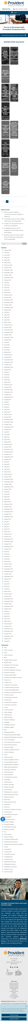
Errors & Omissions (9, 740)
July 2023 (6, 342)
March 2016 (7, 561)
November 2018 (8, 482)
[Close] (26, 1006)
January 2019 (7, 477)
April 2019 (7, 469)
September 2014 (8, 606)
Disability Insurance (9, 725)
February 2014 (8, 624)
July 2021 (6, 402)
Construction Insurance (10, 702)
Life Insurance (8, 789)
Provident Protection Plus (11, 839)
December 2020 (8, 419)
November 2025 (8, 272)
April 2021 (7, 409)
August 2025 (7, 280)
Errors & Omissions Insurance (12, 742)
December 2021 (8, 389)
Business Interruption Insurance (13, 677)
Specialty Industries (14, 984)
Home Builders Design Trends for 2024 (5, 54)
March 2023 (7, 352)
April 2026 (7, 260)
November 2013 (8, 631)
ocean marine (8, 812)
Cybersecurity (8, 715)
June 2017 (7, 524)
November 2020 (8, 422)
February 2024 (8, 325)
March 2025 (7, 292)
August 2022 (7, 370)
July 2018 (6, 492)
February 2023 (8, 355)
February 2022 (8, 384)
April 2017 (7, 529)
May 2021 (6, 407)
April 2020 (7, 439)
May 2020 (6, 437)
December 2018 (8, 479)
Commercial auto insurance (11, 687)
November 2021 (8, 392)
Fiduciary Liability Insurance (11, 749)
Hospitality (7, 779)
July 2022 (6, 372)
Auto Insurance (8, 650)
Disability (6, 722)
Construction (7, 700)
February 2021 (8, 414)
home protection (8, 774)
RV (5, 832)
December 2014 (8, 599)
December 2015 (8, 569)
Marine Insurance (9, 797)
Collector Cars (8, 682)
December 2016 (8, 539)
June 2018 (7, 494)
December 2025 (8, 270)
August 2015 (7, 579)
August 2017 (7, 519)
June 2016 (7, 554)
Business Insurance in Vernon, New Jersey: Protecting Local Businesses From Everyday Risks (13, 237)
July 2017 (6, 521)
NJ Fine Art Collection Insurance (12, 809)
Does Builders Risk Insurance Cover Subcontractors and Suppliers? (7, 91)
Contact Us (14, 993)
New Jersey (7, 804)
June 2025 (7, 285)
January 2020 (7, 447)
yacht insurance (8, 871)
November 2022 (8, 362)
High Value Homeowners (11, 767)
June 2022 (7, 374)
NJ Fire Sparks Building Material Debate (14, 165)
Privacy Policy (14, 995)
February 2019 (8, 474)
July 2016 (6, 551)
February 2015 (8, 594)
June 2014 (7, 614)
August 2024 (7, 310)
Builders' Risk (8, 662)
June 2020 (7, 434)
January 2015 (7, 596)
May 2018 (6, 497)
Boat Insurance (8, 655)
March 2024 (7, 322)
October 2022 (8, 365)
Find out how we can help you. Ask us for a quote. (13, 35)
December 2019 (8, 449)
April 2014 (7, 619)
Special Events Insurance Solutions (13, 844)
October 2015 (8, 574)
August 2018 (7, 489)
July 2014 (6, 611)
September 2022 (8, 367)
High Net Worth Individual (11, 764)
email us (3, 941)
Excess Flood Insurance (10, 744)
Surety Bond (7, 849)
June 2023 (7, 345)
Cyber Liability (8, 712)
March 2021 (7, 412)
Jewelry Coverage (9, 784)
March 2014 (7, 621)
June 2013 (7, 641)
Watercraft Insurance (10, 862)
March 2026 (7, 262)
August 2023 (7, 340)
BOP (5, 657)
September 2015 (8, 576)
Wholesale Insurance (10, 864)
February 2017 (8, 534)
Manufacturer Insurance (11, 792)
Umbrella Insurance (9, 854)
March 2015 (7, 591)
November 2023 (8, 332)
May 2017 (6, 526)
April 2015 (7, 589)
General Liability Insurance (11, 759)
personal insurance (9, 819)
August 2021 (7, 399)
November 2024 (8, 302)
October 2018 (8, 484)
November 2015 (8, 571)
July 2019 (6, 462)
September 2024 (8, 307)
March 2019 (7, 472)
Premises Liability (9, 824)
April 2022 (7, 379)
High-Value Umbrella (10, 769)
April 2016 (7, 559)
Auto (5, 647)
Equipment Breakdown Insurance (13, 737)
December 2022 (8, 360)
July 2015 (6, 581)
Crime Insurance (8, 710)
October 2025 (8, 275)
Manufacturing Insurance (11, 794)
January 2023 (7, 357)
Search (24, 243)
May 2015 (6, 586)
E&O (5, 730)
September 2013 (8, 636)
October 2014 (8, 604)
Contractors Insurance (10, 705)
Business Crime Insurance (11, 665)
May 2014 (6, 616)
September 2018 (8, 487)
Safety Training (8, 837)
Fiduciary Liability (8, 747)
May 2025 (6, 287)
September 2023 (8, 337)
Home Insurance (8, 772)
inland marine (8, 782)
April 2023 (7, 350)
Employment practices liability (12, 735)
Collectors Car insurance (10, 685)
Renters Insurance (9, 829)
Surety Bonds (8, 852)
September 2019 (8, 457)
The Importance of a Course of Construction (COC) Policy (6, 147)
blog (5, 652)
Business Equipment (9, 667)
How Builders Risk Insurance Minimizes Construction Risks (15, 92)
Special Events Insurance (11, 842)
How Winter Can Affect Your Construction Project (6, 110)
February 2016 (8, 564)
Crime (5, 707)
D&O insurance (8, 717)
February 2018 (8, 504)
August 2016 (7, 549)
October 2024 (8, 305)
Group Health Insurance (10, 762)
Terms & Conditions (14, 996)
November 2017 (8, 511)
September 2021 (8, 397)
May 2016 (6, 556)
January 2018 (7, 506)
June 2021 (7, 404)
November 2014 (8, 601)
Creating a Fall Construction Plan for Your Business (6, 128)
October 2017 (8, 514)
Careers (14, 992)
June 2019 (7, 464)
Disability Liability (9, 727)
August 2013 (7, 638)
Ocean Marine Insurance (11, 814)
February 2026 (8, 265)
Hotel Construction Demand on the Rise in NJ (6, 184)
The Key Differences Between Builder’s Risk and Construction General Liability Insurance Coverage (15, 129)
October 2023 (8, 335)
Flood (5, 754)
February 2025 (8, 295)
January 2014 (7, 626)
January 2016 (7, 566)
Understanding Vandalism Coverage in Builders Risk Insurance (15, 54)
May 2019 (6, 467)
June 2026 (7, 255)
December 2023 (8, 330)
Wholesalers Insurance (10, 867)
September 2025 (8, 277)
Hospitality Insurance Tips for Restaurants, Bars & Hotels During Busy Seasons (13, 230)
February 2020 (8, 444)
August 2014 (7, 609)
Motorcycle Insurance (10, 802)
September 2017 (8, 516)
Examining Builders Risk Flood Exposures (5, 165)
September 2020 (8, 427)
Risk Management (14, 988)
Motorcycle (7, 799)
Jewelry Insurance (9, 787)
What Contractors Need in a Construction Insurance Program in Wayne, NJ (13, 214)
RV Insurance (7, 834)
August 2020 (7, 429)
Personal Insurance (14, 985)
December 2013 (8, 629)
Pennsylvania (7, 817)
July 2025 (6, 282)
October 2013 (8, 633)
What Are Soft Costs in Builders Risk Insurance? (5, 73)
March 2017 (7, 531)
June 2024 (7, 315)
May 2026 (6, 257)
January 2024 (7, 327)
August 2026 (7, 250)
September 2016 (8, 546)
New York (7, 807)
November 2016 (8, 541)
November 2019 (8, 452)
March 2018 (7, 501)
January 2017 (7, 536)
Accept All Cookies (13, 1018)
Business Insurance (9, 672)
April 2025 (7, 290)
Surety (6, 847)
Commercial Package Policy (11, 690)
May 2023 (6, 347)
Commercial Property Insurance (12, 692)
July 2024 (6, 312)
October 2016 (8, 544)
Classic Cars (7, 680)
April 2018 (7, 499)
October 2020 (8, 424)
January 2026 (7, 267)
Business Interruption (10, 675)
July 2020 (6, 432)
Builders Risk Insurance (10, 660)
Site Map (14, 998)
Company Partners (14, 991)
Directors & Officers (9, 720)
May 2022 (6, 377)
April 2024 (7, 320)
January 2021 (7, 417)
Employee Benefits (9, 732)
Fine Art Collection (9, 752)
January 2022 (7, 387)
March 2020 (7, 442)
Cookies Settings (14, 1015)
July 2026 (6, 252)
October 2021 (8, 394)
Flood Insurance (8, 757)
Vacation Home (8, 859)
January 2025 (7, 297)
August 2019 (7, 459)
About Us (14, 989)
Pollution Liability (9, 822)
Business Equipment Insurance (12, 670)
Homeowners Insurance (10, 777)
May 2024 (6, 317)
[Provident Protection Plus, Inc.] (14, 4)
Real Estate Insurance (10, 827)
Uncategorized (8, 857)
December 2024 (8, 300)
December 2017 (8, 509)
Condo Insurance (8, 695)
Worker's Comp (8, 869)
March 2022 (7, 382)
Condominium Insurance (11, 697)
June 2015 (7, 584)
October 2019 (8, 454)
